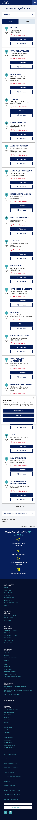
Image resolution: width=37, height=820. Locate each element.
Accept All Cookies (18, 420)
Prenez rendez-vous (10, 763)
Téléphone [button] (22, 39)
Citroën (6, 730)
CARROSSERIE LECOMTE (21, 289)
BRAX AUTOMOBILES (19, 217)
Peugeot (6, 722)
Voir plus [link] (23, 43)
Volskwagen (7, 740)
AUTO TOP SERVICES (19, 146)
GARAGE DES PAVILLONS (21, 384)
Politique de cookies (28, 405)
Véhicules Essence (9, 745)
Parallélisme (8, 592)
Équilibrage (7, 590)
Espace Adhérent (17, 807)
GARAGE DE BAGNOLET (20, 336)
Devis (5, 759)
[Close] (33, 398)
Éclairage (7, 666)
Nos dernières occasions (11, 710)
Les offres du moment (11, 768)
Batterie (6, 660)
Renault (6, 717)
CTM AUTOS (15, 74)
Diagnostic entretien (10, 671)
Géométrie (7, 595)
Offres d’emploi (9, 772)
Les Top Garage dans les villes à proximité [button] (15, 513)
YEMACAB (14, 99)
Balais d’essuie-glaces (10, 674)
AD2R (12, 435)
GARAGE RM (15, 266)
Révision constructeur (10, 658)
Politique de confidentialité (13, 790)
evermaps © (31, 526)
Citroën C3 (7, 732)
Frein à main (7, 620)
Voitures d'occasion (7, 706)
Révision (6, 655)
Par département (9, 712)
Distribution (7, 633)
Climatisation (8, 669)
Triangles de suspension (11, 603)
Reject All (18, 415)
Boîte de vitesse (8, 640)
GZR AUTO (14, 312)
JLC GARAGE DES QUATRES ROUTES (18, 482)
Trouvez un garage (10, 754)
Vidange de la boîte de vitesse (12, 676)
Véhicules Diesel (9, 742)
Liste (10, 21)
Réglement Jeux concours (12, 795)
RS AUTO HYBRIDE (18, 458)
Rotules (6, 605)
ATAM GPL (14, 241)
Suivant (19, 506)
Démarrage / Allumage (10, 635)
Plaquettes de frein (10, 615)
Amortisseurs (8, 600)
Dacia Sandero (8, 737)
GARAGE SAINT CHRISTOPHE (17, 360)
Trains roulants (9, 597)
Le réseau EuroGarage (11, 799)
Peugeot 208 (7, 725)
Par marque (7, 715)
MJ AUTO (14, 28)
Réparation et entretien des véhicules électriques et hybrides (15, 687)
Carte (27, 21)
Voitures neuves (9, 700)
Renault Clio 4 (8, 720)
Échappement (8, 643)
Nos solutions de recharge (12, 694)
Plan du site (7, 781)
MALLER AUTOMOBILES (20, 194)
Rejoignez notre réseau (18, 804)
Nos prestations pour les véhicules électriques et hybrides (18, 691)
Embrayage (7, 638)
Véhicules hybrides (9, 747)
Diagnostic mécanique (10, 630)
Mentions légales (9, 786)
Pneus (6, 587)
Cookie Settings (18, 410)
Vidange (6, 653)
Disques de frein (8, 618)
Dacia (5, 735)
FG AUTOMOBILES (18, 122)
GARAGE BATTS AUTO (19, 51)
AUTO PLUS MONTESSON (21, 171)
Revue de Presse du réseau (12, 777)
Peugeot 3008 (8, 727)
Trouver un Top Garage (8, 519)
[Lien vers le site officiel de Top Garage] (5, 2)
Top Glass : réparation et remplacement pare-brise (17, 663)
